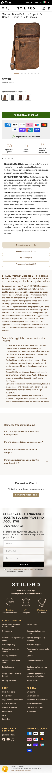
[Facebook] (2, 2)
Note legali (31, 711)
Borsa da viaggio (34, 644)
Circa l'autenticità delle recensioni (21, 770)
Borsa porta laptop (35, 660)
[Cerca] (9, 8)
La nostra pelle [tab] (26, 258)
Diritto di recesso (9, 704)
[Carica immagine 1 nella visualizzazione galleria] (26, 45)
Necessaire (7, 631)
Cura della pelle (8, 692)
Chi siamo (31, 692)
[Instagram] (6, 2)
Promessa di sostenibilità (37, 700)
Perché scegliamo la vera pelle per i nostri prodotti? (21, 433)
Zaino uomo (32, 624)
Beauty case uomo (10, 680)
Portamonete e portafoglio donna (13, 639)
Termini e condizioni (35, 707)
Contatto (6, 719)
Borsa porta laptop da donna (36, 632)
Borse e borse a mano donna (11, 661)
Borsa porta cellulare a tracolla (11, 675)
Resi (4, 715)
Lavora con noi (33, 696)
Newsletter (6, 696)
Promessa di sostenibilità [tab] (26, 264)
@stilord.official (8, 735)
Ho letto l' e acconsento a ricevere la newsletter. (25, 570)
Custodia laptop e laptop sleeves (37, 668)
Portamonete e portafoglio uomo (38, 650)
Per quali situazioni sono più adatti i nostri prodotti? (21, 461)
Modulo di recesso (9, 707)
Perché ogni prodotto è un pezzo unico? (23, 442)
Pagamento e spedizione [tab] (26, 251)
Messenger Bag (8, 644)
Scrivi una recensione (26, 495)
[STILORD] (26, 8)
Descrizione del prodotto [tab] (26, 245)
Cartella (30, 656)
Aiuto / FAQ (7, 711)
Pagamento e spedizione (12, 700)
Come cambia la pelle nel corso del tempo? (21, 451)
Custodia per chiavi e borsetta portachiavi (36, 675)
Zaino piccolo (32, 680)
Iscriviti (24, 565)
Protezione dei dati (34, 704)
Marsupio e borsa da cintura (10, 650)
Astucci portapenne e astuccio (36, 639)
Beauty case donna (10, 656)
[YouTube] (10, 2)
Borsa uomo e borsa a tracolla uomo (11, 625)
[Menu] (3, 8)
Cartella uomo (8, 667)
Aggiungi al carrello (26, 115)
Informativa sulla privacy (23, 569)
